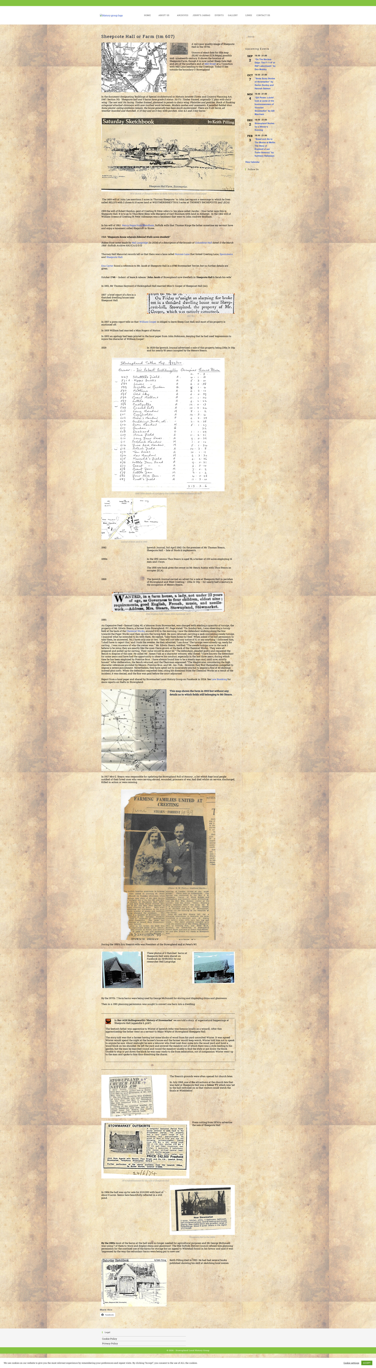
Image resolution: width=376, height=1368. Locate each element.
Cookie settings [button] (351, 1363)
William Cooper (147, 321)
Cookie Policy (109, 1338)
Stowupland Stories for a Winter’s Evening (264, 126)
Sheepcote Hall (114, 257)
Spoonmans (226, 254)
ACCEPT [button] (367, 1363)
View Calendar (252, 161)
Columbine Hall (203, 242)
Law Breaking (219, 679)
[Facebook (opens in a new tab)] (270, 3)
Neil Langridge (140, 242)
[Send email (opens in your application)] (274, 3)
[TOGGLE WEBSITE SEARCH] (275, 15)
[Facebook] (250, 178)
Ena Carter (107, 265)
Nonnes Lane (182, 254)
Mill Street (210, 63)
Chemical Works (135, 630)
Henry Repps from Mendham (138, 225)
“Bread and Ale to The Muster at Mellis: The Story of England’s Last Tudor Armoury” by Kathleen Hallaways (265, 147)
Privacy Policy (110, 1343)
